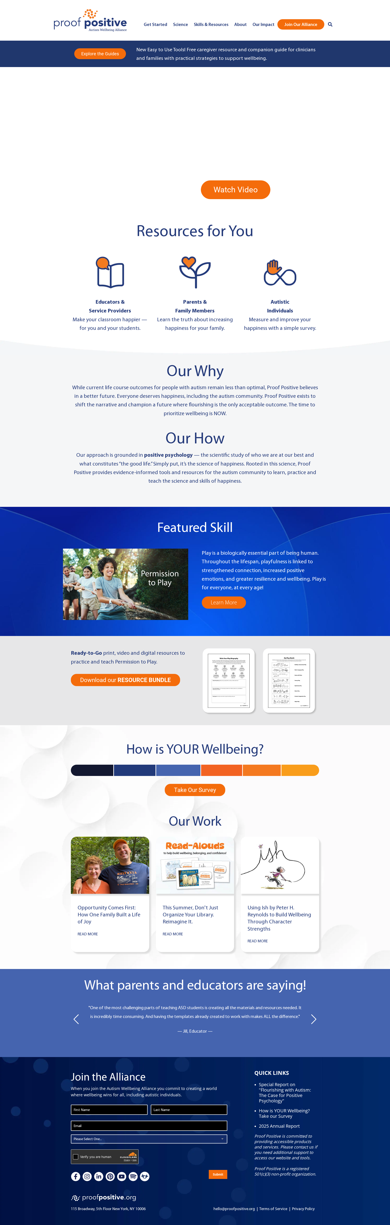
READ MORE (88, 934)
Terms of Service (273, 1208)
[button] (76, 1019)
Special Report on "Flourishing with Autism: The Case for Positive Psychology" (285, 1092)
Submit (218, 1174)
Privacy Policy (303, 1208)
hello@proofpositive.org (234, 1208)
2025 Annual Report (279, 1126)
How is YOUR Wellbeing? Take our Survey (284, 1113)
